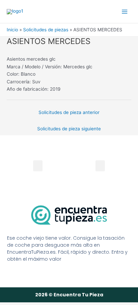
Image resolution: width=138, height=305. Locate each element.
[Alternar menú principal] (125, 11)
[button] (100, 165)
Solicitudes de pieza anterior (69, 112)
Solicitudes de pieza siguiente (69, 128)
